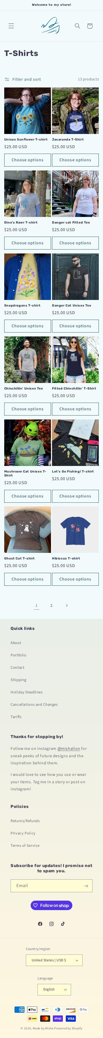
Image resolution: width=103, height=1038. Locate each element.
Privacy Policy (23, 833)
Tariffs (16, 717)
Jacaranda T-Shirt (68, 139)
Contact (17, 667)
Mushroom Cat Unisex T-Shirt (25, 474)
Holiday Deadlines (27, 692)
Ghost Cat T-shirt (19, 558)
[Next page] (66, 605)
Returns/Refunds (25, 821)
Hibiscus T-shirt (66, 558)
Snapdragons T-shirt (22, 305)
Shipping (18, 680)
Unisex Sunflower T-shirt (26, 139)
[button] (11, 26)
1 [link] (36, 605)
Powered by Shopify (68, 1028)
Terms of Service (25, 845)
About (16, 643)
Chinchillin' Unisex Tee (23, 388)
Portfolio (18, 655)
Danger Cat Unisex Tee (71, 305)
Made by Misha (43, 1028)
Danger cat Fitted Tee (71, 222)
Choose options (28, 160)
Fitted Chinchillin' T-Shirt (74, 388)
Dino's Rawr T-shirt (21, 222)
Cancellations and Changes (34, 704)
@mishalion (69, 748)
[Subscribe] (86, 885)
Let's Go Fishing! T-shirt (73, 471)
